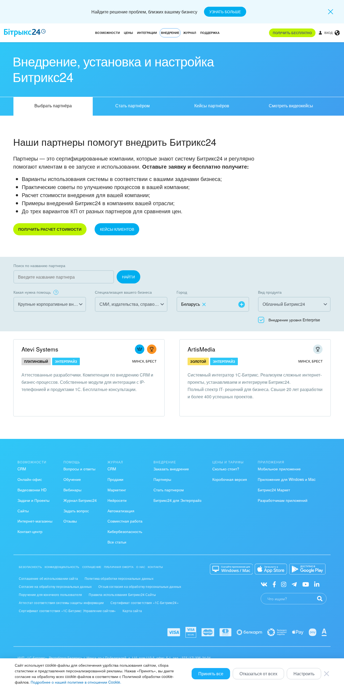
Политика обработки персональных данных (119, 578)
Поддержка (210, 33)
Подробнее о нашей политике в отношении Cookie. (76, 682)
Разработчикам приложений (282, 500)
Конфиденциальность (62, 567)
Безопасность (30, 567)
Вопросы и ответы (79, 468)
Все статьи (117, 542)
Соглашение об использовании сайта (48, 578)
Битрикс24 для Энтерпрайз (177, 500)
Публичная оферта (119, 567)
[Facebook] (274, 584)
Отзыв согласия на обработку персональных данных (139, 586)
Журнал (189, 33)
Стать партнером (168, 489)
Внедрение (170, 33)
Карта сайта (132, 610)
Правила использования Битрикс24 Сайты (122, 594)
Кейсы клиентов (117, 229)
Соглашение (92, 567)
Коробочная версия (229, 479)
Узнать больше (225, 11)
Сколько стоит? (225, 468)
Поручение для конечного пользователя (50, 594)
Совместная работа (125, 521)
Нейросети (117, 500)
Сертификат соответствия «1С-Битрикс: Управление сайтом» (67, 610)
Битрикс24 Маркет (274, 489)
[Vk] (264, 584)
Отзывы (70, 521)
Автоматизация (121, 510)
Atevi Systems (40, 349)
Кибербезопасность (125, 531)
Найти (128, 276)
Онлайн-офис (29, 479)
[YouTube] (305, 584)
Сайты (23, 510)
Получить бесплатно (292, 32)
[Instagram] (283, 584)
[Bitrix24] (25, 33)
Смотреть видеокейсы (291, 105)
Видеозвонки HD (31, 489)
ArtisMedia (201, 349)
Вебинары (72, 489)
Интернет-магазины (34, 521)
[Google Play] (307, 569)
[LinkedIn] (316, 584)
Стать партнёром (132, 105)
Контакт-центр (29, 531)
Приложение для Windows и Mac (287, 479)
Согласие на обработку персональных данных (55, 586)
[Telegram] (294, 584)
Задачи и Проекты (33, 500)
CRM (21, 468)
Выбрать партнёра (53, 105)
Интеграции (147, 33)
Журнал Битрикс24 (80, 500)
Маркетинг (117, 489)
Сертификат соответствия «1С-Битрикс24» (144, 602)
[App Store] (271, 569)
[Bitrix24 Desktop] (231, 569)
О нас (140, 567)
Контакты (155, 567)
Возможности (107, 33)
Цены (128, 33)
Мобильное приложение (279, 468)
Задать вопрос (76, 510)
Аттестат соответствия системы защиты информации (61, 602)
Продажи (115, 479)
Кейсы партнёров (211, 105)
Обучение (72, 479)
